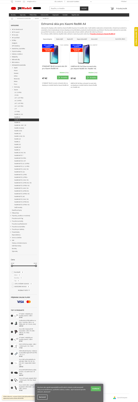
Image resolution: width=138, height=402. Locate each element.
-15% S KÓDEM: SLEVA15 (22, 284)
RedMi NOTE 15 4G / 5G (21, 199)
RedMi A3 (17, 117)
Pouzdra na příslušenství (19, 224)
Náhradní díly (16, 60)
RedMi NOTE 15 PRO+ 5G (22, 205)
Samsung (17, 87)
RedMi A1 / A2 (19, 114)
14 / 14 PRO (18, 101)
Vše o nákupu (58, 2)
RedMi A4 (17, 120)
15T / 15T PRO (19, 106)
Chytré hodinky (16, 51)
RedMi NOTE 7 (19, 155)
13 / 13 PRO (18, 92)
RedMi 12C (18, 139)
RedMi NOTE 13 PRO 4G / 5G (23, 183)
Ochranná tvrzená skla (19, 65)
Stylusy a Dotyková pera (19, 243)
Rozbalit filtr (23, 290)
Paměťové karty (17, 210)
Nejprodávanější (82, 39)
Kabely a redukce (17, 54)
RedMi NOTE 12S (20, 172)
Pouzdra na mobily (17, 221)
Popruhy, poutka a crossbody (21, 216)
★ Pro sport (15, 32)
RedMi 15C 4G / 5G (20, 153)
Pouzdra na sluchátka (18, 227)
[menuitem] (13, 15)
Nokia (15, 81)
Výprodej (14, 251)
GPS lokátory (16, 46)
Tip (16, 281)
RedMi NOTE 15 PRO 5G (22, 202)
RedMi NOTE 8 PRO (20, 158)
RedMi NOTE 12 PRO (21, 175)
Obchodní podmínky (73, 2)
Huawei (16, 73)
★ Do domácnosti (17, 29)
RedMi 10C (18, 134)
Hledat (84, 8)
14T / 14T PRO (19, 103)
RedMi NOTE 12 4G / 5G (21, 169)
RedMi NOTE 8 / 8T (20, 161)
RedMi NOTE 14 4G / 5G (21, 188)
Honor (16, 71)
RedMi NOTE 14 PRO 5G (22, 191)
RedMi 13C (18, 145)
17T (16, 109)
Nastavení (42, 397)
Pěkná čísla (15, 213)
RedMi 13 (17, 142)
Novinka (17, 278)
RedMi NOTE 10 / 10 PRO (22, 164)
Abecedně (94, 39)
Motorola (17, 79)
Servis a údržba (16, 238)
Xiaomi (16, 90)
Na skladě (18, 272)
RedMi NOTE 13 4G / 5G (21, 180)
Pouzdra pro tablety (18, 229)
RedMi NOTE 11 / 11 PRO (22, 166)
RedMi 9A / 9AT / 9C (20, 125)
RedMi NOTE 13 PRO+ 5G (22, 186)
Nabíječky (15, 57)
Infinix (15, 76)
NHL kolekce (15, 62)
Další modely (18, 207)
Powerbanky (16, 232)
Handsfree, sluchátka (18, 49)
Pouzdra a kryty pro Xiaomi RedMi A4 (102, 34)
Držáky (14, 40)
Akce (17, 275)
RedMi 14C (18, 147)
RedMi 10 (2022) (19, 128)
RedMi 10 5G (18, 131)
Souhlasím (95, 389)
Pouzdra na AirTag (17, 218)
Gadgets (14, 43)
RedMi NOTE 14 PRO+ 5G (22, 194)
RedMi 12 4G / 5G (20, 136)
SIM (13, 240)
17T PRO (17, 112)
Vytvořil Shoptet (122, 398)
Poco (15, 84)
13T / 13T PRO (19, 98)
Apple (16, 68)
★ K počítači (16, 38)
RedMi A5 (17, 123)
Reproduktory (16, 235)
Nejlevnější (59, 39)
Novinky (14, 249)
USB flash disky (16, 246)
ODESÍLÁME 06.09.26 (21, 287)
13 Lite (16, 95)
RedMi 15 (17, 150)
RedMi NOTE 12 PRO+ (21, 177)
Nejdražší (70, 39)
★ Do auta (15, 35)
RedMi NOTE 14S (20, 197)
